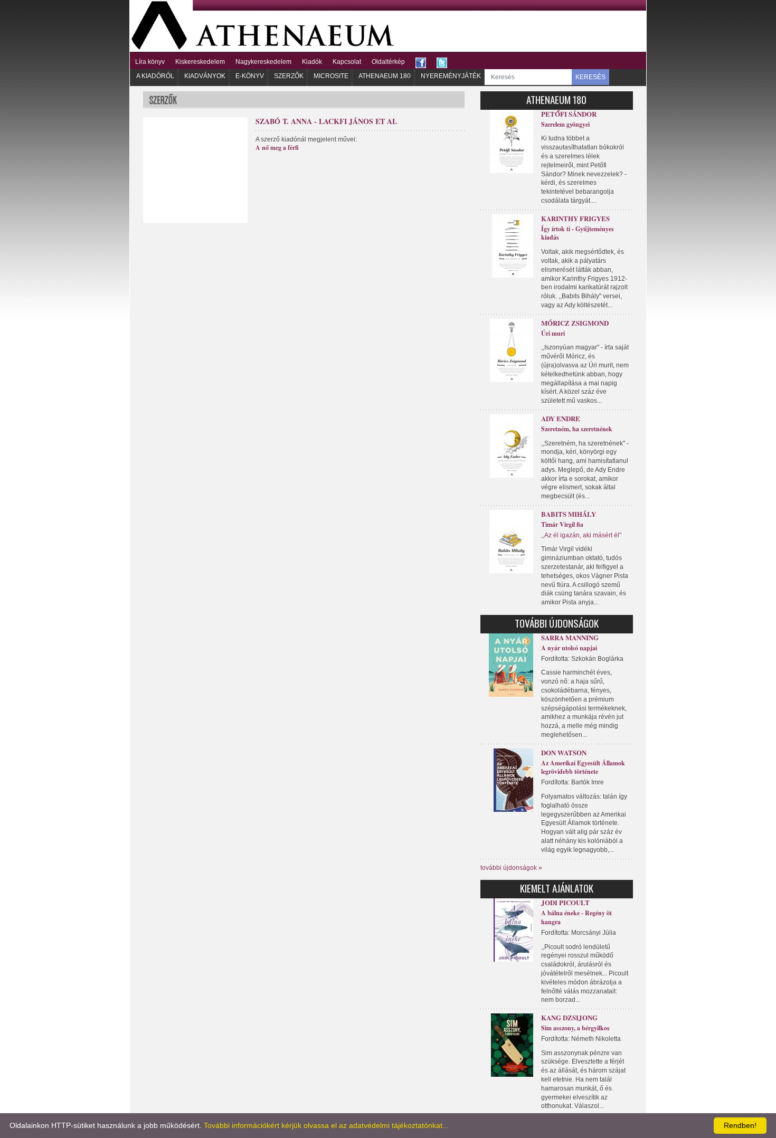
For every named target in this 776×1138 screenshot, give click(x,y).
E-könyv (249, 76)
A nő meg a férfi (277, 147)
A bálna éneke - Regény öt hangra (576, 917)
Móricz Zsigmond (575, 323)
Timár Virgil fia (562, 524)
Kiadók (312, 61)
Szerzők (289, 76)
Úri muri (553, 333)
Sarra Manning (570, 637)
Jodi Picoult (565, 902)
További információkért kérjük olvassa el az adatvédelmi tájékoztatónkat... (326, 1125)
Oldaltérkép (388, 61)
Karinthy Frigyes (575, 218)
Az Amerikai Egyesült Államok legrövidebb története (583, 767)
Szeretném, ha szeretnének (576, 428)
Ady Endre (560, 418)
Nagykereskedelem (263, 61)
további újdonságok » (511, 867)
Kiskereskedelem (200, 61)
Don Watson (563, 752)
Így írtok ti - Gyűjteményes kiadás (577, 233)
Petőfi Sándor (569, 114)
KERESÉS (590, 77)
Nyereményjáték (451, 76)
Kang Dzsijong (569, 1017)
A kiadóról (155, 76)
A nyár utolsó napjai (569, 647)
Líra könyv (150, 61)
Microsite (331, 76)
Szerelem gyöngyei (565, 124)
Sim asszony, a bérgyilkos (575, 1027)
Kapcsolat (347, 61)
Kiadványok (204, 76)
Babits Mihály (568, 514)
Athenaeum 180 (384, 76)
